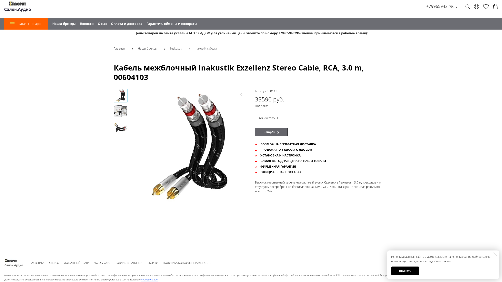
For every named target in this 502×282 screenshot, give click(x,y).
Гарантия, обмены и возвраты (171, 24)
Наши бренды (64, 24)
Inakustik (176, 48)
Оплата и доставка (126, 24)
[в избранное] (241, 94)
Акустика (37, 263)
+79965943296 (442, 6)
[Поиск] (468, 6)
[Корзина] (495, 6)
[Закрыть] (495, 254)
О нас (102, 24)
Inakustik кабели (206, 48)
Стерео (54, 263)
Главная (119, 48)
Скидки (152, 263)
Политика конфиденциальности (187, 263)
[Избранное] (486, 6)
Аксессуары (102, 263)
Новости (87, 24)
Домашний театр (76, 263)
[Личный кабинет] (476, 6)
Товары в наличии (129, 263)
